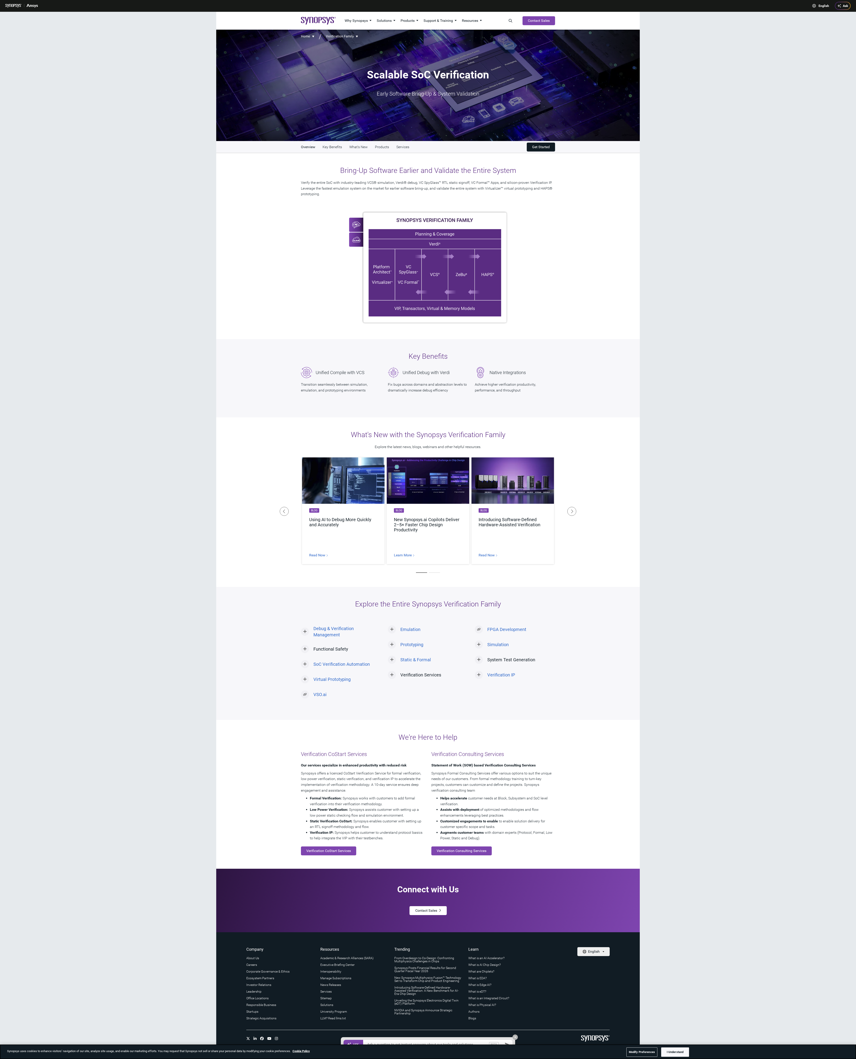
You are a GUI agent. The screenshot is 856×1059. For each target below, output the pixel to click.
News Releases (330, 985)
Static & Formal (415, 659)
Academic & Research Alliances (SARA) (347, 958)
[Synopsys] (13, 6)
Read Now (317, 555)
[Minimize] (515, 1037)
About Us (252, 958)
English (824, 6)
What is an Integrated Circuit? (488, 998)
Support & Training (438, 20)
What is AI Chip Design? (484, 965)
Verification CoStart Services (328, 851)
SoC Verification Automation (341, 664)
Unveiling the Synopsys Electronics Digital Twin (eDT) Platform (426, 1002)
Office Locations (257, 998)
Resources (470, 20)
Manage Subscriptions (335, 978)
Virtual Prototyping (332, 679)
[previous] (284, 511)
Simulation (498, 644)
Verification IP (501, 675)
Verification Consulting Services (461, 851)
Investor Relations (258, 985)
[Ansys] (32, 6)
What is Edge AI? (479, 985)
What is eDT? (477, 991)
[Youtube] (269, 1038)
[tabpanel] (343, 510)
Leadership (253, 991)
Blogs (472, 1018)
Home (305, 36)
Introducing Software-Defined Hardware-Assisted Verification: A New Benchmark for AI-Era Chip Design (426, 991)
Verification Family (340, 36)
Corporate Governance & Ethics (268, 971)
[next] (571, 511)
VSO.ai (320, 694)
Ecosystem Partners (260, 978)
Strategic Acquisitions (261, 1018)
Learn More (403, 555)
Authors (473, 1011)
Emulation (410, 629)
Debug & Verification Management (333, 631)
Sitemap (326, 998)
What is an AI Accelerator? (486, 958)
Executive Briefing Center (337, 965)
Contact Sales (539, 20)
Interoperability (330, 971)
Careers (251, 965)
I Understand (675, 1052)
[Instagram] (276, 1038)
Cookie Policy (301, 1051)
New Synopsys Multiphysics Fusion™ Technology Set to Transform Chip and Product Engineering (427, 979)
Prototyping (411, 644)
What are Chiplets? (481, 971)
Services (326, 991)
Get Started (541, 147)
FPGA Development (506, 629)
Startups (252, 1011)
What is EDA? (477, 978)
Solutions (384, 20)
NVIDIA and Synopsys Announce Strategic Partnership (423, 1011)
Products (408, 20)
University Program (333, 1011)
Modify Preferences (642, 1052)
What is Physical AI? (482, 1005)
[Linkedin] (255, 1038)
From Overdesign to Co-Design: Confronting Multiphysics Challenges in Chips (424, 959)
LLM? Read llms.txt (333, 1018)
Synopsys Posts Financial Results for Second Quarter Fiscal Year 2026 (425, 969)
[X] (248, 1038)
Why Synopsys (356, 20)
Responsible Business (261, 1005)
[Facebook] (262, 1038)
